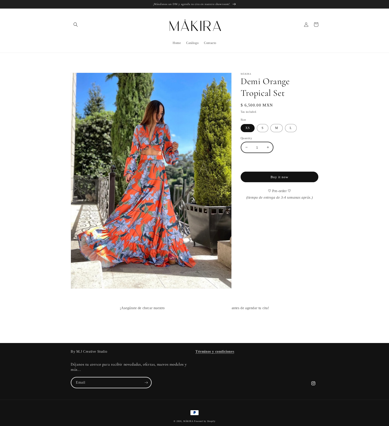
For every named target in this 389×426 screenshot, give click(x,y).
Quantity (246, 138)
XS (247, 127)
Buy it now (279, 177)
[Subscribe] (146, 382)
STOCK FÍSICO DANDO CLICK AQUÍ (198, 308)
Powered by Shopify (204, 421)
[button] (76, 25)
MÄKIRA (188, 421)
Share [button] (250, 209)
